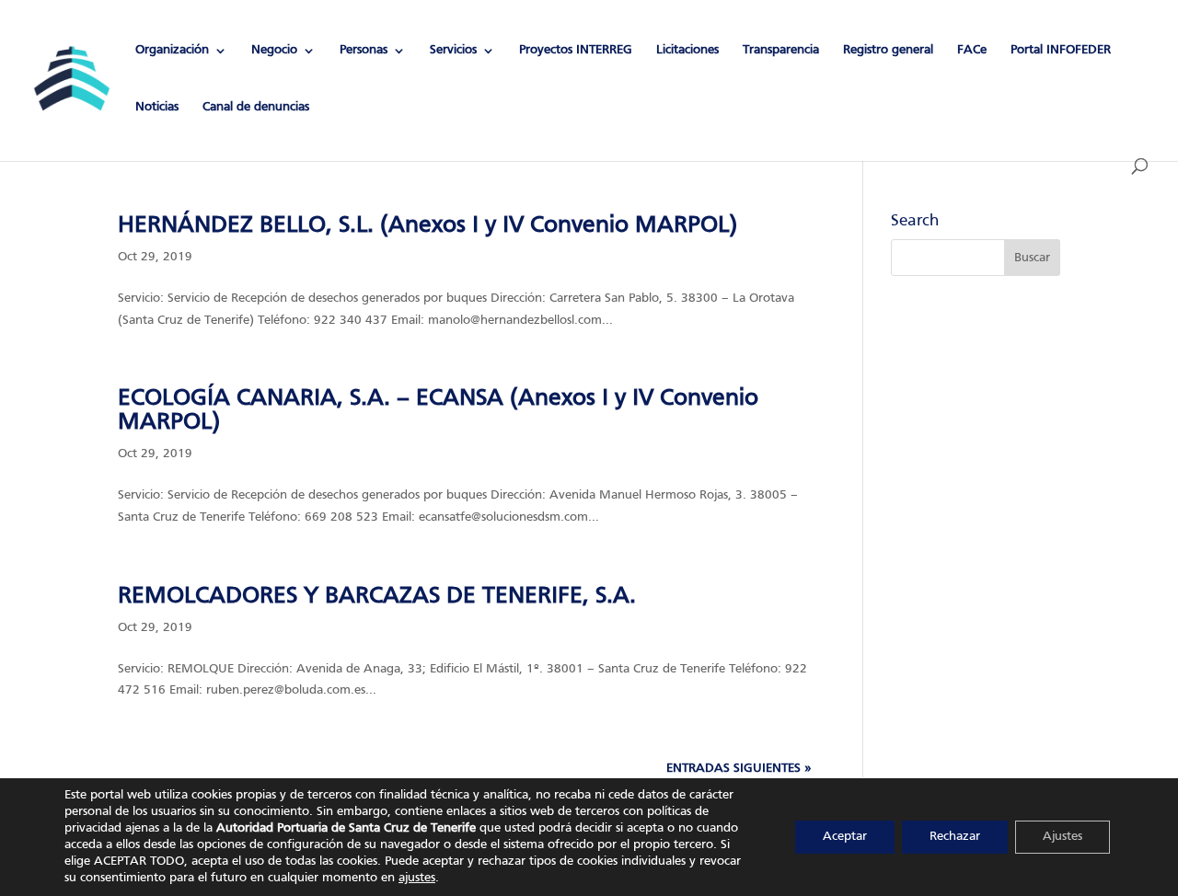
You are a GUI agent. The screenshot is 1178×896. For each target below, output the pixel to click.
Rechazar (955, 837)
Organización (172, 50)
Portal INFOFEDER (1061, 50)
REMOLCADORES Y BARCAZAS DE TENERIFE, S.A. (377, 596)
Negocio (274, 50)
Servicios (453, 50)
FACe (972, 50)
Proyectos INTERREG (575, 50)
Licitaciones (687, 50)
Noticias (157, 107)
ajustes (416, 878)
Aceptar (845, 837)
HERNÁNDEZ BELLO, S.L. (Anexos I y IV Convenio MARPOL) (427, 225)
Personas (363, 50)
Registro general (888, 50)
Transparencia (781, 50)
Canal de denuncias (255, 107)
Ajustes (1062, 837)
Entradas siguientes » (739, 769)
